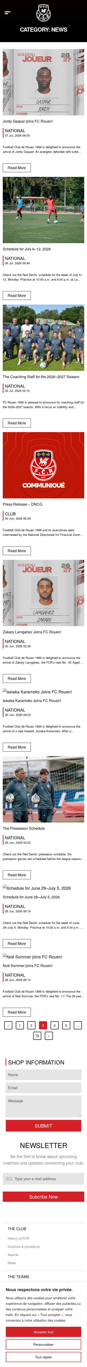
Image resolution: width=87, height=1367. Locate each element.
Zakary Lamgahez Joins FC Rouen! (32, 632)
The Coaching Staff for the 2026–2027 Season (41, 376)
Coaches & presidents (24, 1246)
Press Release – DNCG (22, 504)
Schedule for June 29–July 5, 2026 (31, 897)
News (12, 1262)
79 (37, 1035)
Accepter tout (43, 1332)
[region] (43, 1324)
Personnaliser (43, 1344)
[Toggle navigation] (7, 13)
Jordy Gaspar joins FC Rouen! (28, 121)
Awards (13, 1254)
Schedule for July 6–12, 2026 (27, 249)
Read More (17, 167)
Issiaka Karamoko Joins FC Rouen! (32, 700)
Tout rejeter (43, 1357)
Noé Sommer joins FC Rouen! (27, 965)
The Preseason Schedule (24, 828)
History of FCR (18, 1238)
